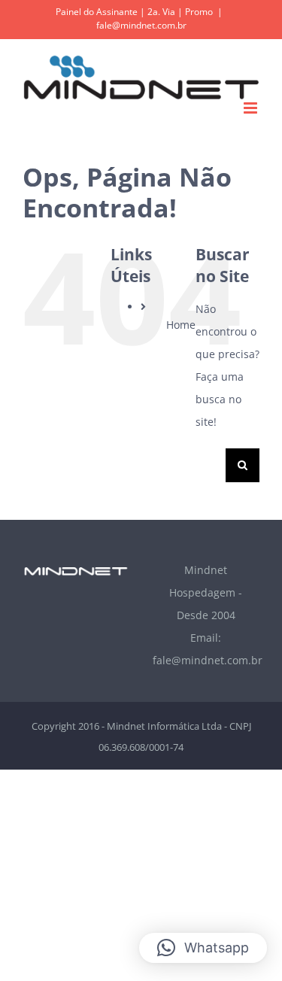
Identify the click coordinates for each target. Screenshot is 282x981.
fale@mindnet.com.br (141, 25)
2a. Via (161, 11)
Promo (199, 11)
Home (181, 324)
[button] (203, 948)
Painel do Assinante (97, 11)
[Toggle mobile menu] (251, 108)
